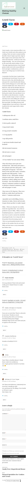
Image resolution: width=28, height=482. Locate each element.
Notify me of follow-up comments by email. (13, 451)
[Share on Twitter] (10, 24)
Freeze (22, 249)
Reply (4, 294)
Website (4, 445)
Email (4, 439)
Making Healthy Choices (9, 12)
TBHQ (21, 250)
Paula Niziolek (9, 277)
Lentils (8, 250)
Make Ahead (13, 250)
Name (4, 433)
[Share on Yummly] (22, 24)
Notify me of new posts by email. (11, 453)
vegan (3, 252)
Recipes (17, 249)
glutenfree (4, 250)
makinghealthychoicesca (7, 249)
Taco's (18, 250)
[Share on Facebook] (4, 24)
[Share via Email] (4, 26)
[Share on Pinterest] (16, 24)
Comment (5, 413)
